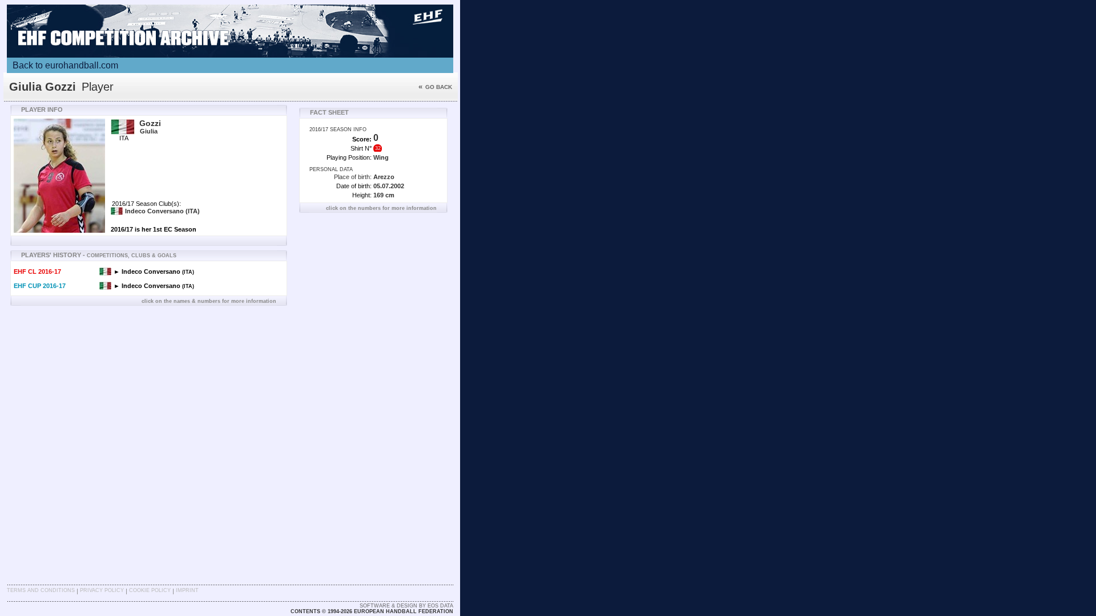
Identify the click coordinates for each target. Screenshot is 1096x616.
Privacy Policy (102, 590)
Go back (435, 87)
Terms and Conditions (41, 590)
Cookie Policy (150, 590)
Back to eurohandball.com (65, 65)
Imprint (187, 590)
